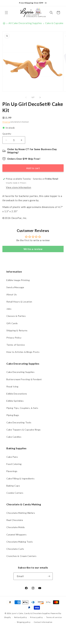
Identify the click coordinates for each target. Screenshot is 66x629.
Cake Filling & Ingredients (20, 478)
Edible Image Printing (18, 280)
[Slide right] (40, 97)
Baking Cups (13, 485)
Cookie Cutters (14, 492)
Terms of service (54, 617)
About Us (11, 294)
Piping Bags (12, 415)
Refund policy (20, 617)
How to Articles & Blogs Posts (22, 352)
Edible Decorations (16, 393)
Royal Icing (12, 386)
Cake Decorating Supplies (20, 372)
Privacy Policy (13, 337)
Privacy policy (36, 617)
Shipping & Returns (17, 330)
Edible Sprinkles (15, 400)
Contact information (43, 622)
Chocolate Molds (15, 527)
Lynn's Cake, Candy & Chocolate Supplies (31, 613)
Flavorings (11, 471)
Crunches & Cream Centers (21, 556)
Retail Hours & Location (19, 301)
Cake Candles (13, 436)
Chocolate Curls (15, 548)
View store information (18, 187)
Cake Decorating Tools (18, 422)
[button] (6, 12)
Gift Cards (12, 323)
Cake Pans (12, 456)
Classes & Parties (16, 316)
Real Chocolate (14, 520)
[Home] (4, 23)
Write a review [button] (33, 248)
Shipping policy (24, 622)
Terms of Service (15, 344)
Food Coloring (14, 464)
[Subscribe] (49, 576)
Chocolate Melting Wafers (20, 513)
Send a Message (15, 287)
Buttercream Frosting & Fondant (24, 379)
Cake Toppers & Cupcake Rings (23, 429)
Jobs (8, 308)
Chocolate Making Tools (19, 541)
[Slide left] (25, 97)
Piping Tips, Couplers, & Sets (22, 408)
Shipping (6, 122)
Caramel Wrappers (16, 534)
